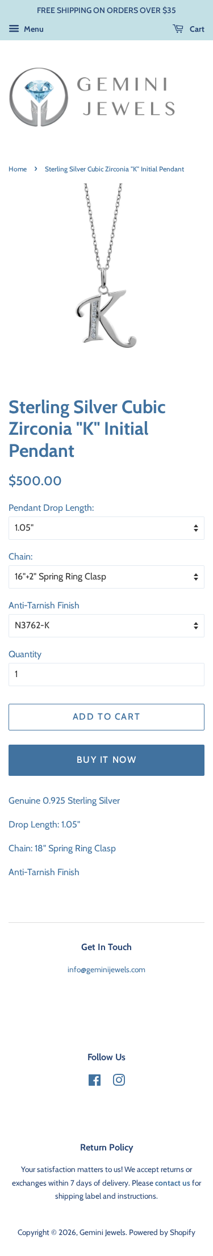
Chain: (20, 556)
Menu (33, 29)
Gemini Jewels (103, 1232)
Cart (196, 29)
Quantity (25, 654)
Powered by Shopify (162, 1232)
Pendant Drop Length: (51, 507)
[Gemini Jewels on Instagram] (118, 1082)
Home (18, 169)
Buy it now (107, 759)
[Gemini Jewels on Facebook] (94, 1082)
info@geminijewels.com (106, 969)
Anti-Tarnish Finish (44, 605)
